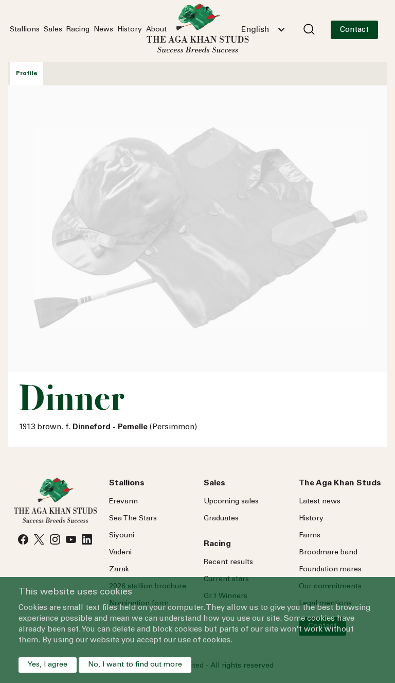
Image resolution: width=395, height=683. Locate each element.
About (156, 29)
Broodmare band (328, 552)
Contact (354, 30)
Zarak (119, 569)
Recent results (228, 562)
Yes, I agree (47, 665)
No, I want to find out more (135, 665)
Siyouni (121, 535)
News (103, 29)
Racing (77, 29)
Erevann (123, 501)
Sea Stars (133, 518)
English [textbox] (255, 30)
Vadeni (120, 552)
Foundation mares (330, 569)
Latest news (319, 501)
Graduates (221, 518)
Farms (309, 535)
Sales (53, 29)
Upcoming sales (231, 501)
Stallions (25, 29)
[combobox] (263, 30)
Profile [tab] (27, 74)
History (129, 29)
